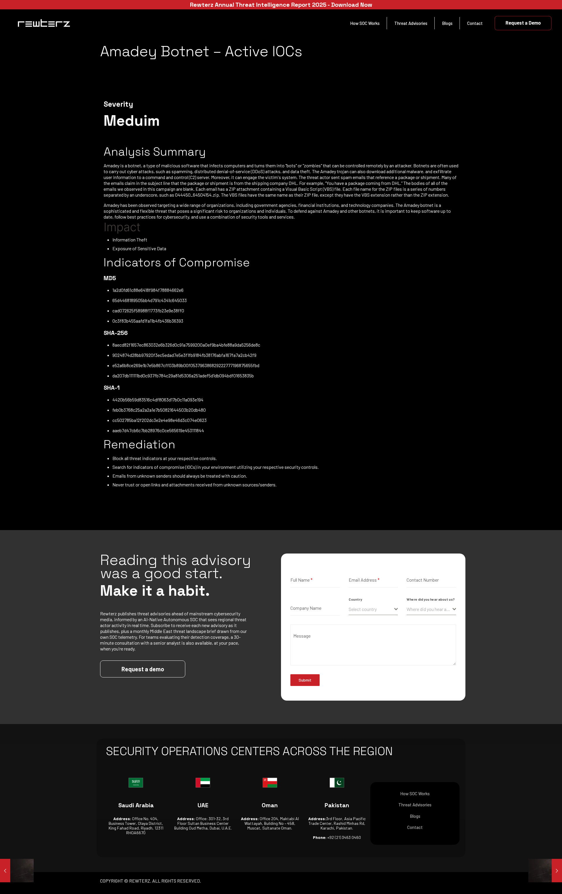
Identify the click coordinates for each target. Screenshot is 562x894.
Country (355, 599)
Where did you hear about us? (431, 599)
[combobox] (373, 609)
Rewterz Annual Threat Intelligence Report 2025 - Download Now (281, 4)
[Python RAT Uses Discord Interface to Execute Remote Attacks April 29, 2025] (17, 870)
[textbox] (372, 609)
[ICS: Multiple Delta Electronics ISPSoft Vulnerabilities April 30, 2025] (545, 870)
